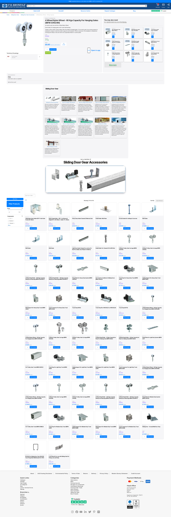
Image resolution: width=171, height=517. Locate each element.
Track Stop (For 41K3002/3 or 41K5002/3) (106, 307)
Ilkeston (22, 500)
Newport (22, 503)
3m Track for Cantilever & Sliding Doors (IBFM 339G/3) (105, 278)
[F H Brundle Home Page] (13, 6)
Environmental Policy (62, 473)
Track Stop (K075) (123, 307)
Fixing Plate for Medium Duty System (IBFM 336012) (151, 397)
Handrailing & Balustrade (77, 486)
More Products (74, 494)
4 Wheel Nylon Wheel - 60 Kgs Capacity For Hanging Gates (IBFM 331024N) (35, 338)
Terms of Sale (76, 473)
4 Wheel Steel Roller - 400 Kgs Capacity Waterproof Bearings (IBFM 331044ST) (128, 397)
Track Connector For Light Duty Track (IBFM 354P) (116, 42)
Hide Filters (15, 198)
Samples (22, 481)
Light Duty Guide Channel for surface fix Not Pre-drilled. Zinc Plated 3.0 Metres (82, 249)
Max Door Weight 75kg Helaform (68, 106)
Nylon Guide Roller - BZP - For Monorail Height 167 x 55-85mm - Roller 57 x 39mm (59, 219)
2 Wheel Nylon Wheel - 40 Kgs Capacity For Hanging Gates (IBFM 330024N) (116, 54)
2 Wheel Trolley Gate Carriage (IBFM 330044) (57, 397)
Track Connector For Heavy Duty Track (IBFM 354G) (58, 308)
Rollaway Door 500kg (119, 129)
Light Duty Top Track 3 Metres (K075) (155, 42)
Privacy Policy (104, 473)
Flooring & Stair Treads (76, 487)
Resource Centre (85, 11)
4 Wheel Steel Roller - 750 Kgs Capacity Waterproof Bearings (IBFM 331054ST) (58, 278)
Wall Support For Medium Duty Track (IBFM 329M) (106, 427)
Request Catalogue (110, 11)
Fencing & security (75, 483)
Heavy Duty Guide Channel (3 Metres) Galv (82, 218)
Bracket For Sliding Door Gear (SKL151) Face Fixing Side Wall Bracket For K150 (34, 457)
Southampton (23, 499)
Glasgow (22, 496)
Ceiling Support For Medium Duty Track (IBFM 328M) (81, 427)
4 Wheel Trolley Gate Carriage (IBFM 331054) (151, 249)
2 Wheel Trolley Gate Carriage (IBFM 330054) (128, 249)
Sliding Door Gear (15, 14)
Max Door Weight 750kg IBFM (85, 129)
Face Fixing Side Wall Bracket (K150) (155, 54)
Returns (85, 473)
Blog (134, 11)
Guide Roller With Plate (101, 218)
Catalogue (22, 480)
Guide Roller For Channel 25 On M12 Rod (105, 248)
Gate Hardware (74, 489)
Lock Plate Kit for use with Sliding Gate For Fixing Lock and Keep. (59, 457)
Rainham (22, 494)
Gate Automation (75, 490)
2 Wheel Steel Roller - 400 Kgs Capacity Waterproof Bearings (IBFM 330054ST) (35, 278)
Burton (22, 505)
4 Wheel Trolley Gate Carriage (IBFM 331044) (81, 397)
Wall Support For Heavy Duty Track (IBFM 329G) (35, 308)
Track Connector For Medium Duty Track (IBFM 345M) (129, 427)
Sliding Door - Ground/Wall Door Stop (151, 426)
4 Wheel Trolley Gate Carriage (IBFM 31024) (135, 54)
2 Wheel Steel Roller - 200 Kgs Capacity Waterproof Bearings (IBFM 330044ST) (105, 397)
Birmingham (23, 497)
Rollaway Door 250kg (102, 129)
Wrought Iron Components (77, 484)
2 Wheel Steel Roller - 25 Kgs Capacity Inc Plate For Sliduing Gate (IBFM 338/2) (106, 338)
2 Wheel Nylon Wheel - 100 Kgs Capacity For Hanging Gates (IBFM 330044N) (152, 368)
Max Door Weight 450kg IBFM (68, 129)
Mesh (72, 481)
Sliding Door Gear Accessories (27, 14)
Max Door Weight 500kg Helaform (119, 107)
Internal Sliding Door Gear (52, 150)
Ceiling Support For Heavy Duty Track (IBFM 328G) (151, 278)
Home (8, 14)
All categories (23, 484)
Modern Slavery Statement (120, 473)
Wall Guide (144, 218)
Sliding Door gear (75, 492)
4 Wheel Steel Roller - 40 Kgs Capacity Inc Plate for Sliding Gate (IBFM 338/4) (129, 338)
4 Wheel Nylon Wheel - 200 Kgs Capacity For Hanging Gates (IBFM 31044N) (35, 397)
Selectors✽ (36, 11)
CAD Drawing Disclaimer (44, 473)
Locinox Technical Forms (26, 487)
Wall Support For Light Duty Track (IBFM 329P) (135, 30)
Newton (22, 502)
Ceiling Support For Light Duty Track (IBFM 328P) (82, 368)
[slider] (8, 209)
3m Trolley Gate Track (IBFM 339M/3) (34, 426)
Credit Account (135, 473)
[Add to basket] (113, 36)
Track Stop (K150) (76, 307)
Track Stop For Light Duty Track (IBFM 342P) (155, 30)
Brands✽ (61, 11)
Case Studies (23, 483)
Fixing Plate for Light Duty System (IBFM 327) (135, 42)
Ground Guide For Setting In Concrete (128, 218)
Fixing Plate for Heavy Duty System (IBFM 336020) (82, 278)
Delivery (93, 473)
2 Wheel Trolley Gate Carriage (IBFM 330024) (57, 338)
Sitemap (22, 489)
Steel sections (74, 480)
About (32, 473)
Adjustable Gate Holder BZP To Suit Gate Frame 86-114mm (35, 219)
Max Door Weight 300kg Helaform (102, 107)
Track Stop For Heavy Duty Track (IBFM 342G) (128, 278)
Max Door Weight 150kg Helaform (85, 107)
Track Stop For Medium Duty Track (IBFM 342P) (58, 427)
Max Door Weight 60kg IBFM (52, 129)
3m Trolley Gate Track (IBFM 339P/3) (116, 30)
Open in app (95, 50)
